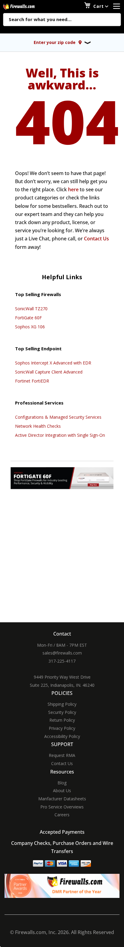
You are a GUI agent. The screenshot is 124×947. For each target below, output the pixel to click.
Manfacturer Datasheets (62, 799)
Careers (62, 814)
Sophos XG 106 (30, 327)
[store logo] (25, 6)
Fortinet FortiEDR (32, 381)
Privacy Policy (62, 728)
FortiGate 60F (28, 317)
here (73, 189)
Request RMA (62, 755)
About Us (62, 790)
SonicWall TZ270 (31, 308)
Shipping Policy (62, 704)
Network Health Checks (38, 426)
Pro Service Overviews (62, 807)
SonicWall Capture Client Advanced (48, 372)
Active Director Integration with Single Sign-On (60, 435)
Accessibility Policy (62, 736)
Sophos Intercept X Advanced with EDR (53, 363)
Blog (62, 783)
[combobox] (62, 20)
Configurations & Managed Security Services (58, 417)
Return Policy (62, 720)
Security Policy (62, 712)
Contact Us (96, 238)
